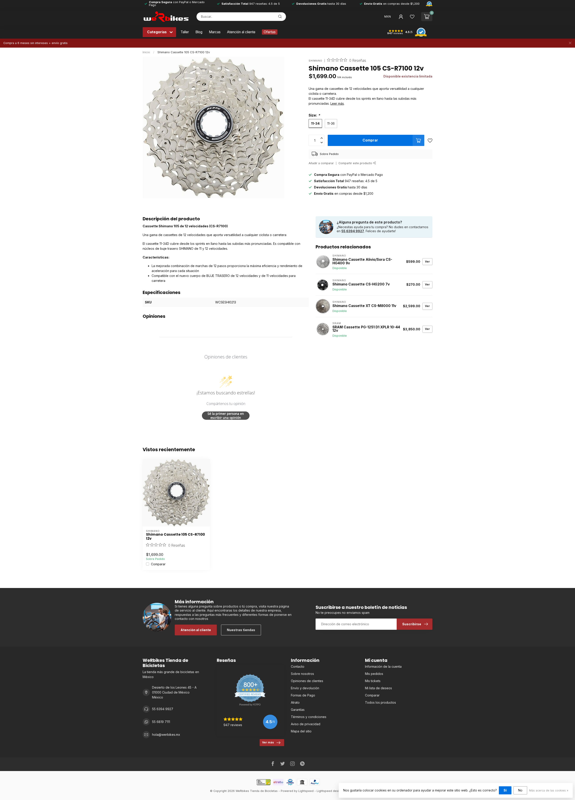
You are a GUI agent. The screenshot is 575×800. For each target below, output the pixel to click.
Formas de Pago (303, 695)
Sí (505, 790)
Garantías (298, 710)
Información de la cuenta (383, 666)
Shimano (315, 61)
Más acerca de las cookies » (548, 790)
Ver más (268, 742)
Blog (198, 32)
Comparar (158, 564)
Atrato (295, 702)
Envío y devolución (305, 688)
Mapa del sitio (301, 731)
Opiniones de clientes (307, 681)
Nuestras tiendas (241, 630)
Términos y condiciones (308, 717)
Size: (314, 115)
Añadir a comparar (321, 163)
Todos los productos (380, 702)
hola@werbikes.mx (166, 734)
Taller (185, 32)
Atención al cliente (241, 32)
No (520, 790)
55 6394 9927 (352, 231)
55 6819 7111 (161, 722)
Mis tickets (372, 681)
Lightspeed (306, 791)
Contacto (297, 666)
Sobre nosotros (302, 674)
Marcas (215, 32)
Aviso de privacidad (305, 724)
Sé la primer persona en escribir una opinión (226, 415)
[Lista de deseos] (412, 16)
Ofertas (270, 32)
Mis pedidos (374, 674)
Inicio (146, 52)
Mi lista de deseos (378, 688)
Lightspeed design (329, 791)
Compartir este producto (355, 163)
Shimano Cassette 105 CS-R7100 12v (183, 52)
